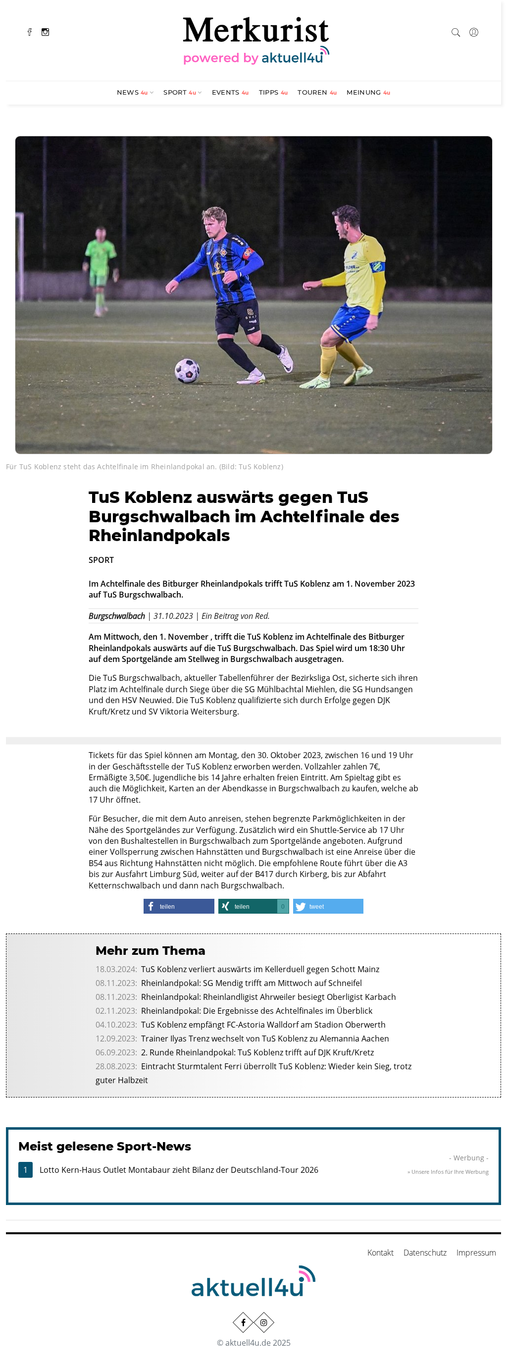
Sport (179, 92)
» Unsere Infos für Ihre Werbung (448, 1171)
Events (230, 92)
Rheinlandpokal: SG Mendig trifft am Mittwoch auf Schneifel (251, 983)
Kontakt (380, 1252)
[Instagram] (45, 31)
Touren (317, 92)
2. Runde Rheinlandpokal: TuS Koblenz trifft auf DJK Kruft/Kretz (257, 1052)
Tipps (273, 92)
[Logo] (256, 39)
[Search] (456, 30)
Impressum (476, 1252)
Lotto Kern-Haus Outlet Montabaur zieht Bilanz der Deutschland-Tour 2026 (179, 1169)
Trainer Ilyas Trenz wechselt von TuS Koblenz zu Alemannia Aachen (265, 1038)
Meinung (368, 92)
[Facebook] (30, 31)
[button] (179, 906)
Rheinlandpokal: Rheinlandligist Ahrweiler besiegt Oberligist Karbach (268, 996)
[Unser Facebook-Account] (243, 1322)
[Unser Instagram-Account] (264, 1322)
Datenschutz (425, 1252)
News (132, 92)
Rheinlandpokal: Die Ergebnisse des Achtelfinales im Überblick (256, 1010)
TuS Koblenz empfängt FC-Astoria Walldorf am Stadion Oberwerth (263, 1024)
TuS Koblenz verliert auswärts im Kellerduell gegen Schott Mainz (260, 969)
